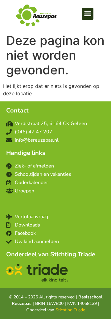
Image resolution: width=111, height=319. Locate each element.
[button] (87, 14)
